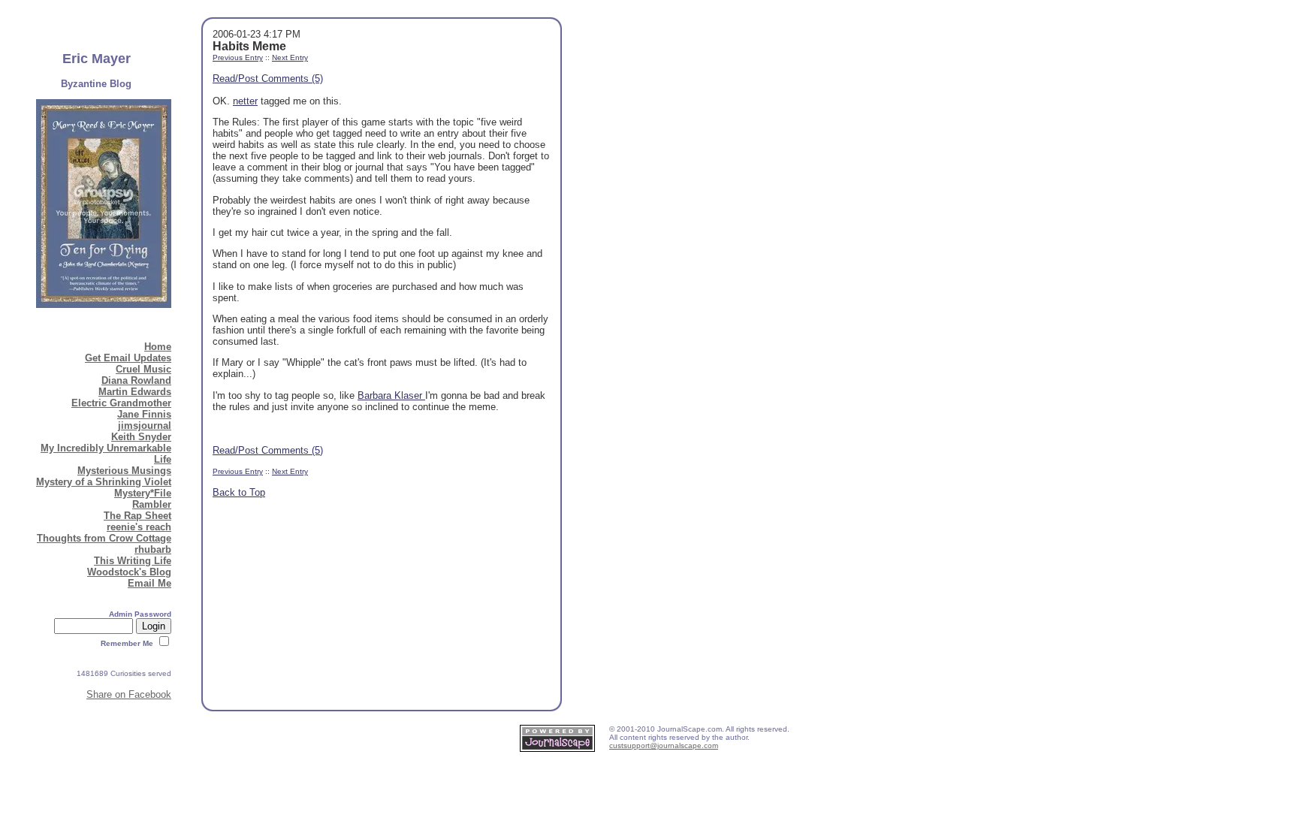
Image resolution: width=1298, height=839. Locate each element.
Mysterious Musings (124, 470)
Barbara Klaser (391, 395)
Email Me (149, 583)
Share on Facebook (128, 694)
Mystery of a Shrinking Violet (103, 481)
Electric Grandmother (121, 403)
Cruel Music (143, 369)
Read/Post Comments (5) (268, 78)
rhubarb (152, 549)
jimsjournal (144, 425)
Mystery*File (142, 493)
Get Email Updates (128, 358)
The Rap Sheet (137, 515)
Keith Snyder (141, 436)
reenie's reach (139, 527)
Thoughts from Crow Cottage (104, 538)
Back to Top (239, 492)
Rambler (151, 504)
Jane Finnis (144, 414)
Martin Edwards (134, 391)
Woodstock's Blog (129, 572)
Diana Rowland (136, 380)
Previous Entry (238, 57)
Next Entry (290, 57)
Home (157, 346)
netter (245, 101)
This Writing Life (132, 560)
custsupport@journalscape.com (663, 745)
